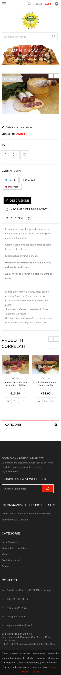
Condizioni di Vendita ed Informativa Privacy (26, 513)
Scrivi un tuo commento (18, 127)
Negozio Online (27, 55)
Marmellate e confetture (15, 548)
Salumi (46, 55)
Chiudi (36, 671)
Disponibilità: (8, 134)
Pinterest (13, 186)
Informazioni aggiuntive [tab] (28, 209)
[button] (8, 400)
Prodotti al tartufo (11, 560)
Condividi (30, 180)
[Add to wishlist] (6, 154)
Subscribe (47, 488)
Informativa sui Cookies (15, 519)
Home (10, 55)
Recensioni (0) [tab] (20, 218)
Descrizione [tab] (19, 200)
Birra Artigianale (10, 542)
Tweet (11, 180)
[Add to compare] (15, 154)
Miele (5, 554)
